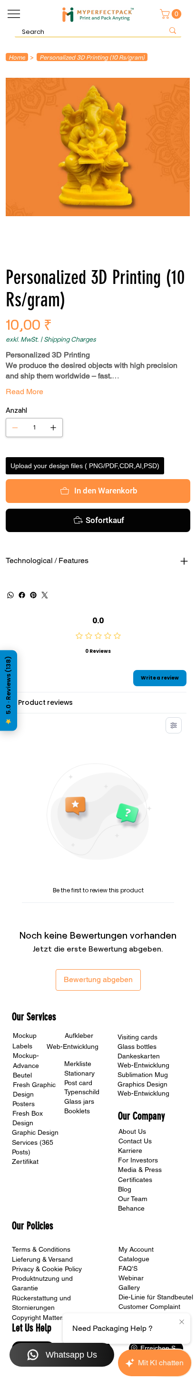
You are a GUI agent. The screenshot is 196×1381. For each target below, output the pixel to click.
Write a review (160, 677)
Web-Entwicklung (143, 1065)
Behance (131, 1208)
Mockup (25, 1035)
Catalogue (133, 1259)
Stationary (79, 1073)
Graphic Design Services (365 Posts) (35, 1142)
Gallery (129, 1287)
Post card (78, 1083)
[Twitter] (44, 595)
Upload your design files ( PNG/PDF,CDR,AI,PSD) (84, 466)
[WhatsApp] (10, 595)
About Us (132, 1131)
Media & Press (140, 1169)
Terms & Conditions (41, 1249)
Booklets (77, 1111)
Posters (23, 1104)
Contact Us (135, 1141)
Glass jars (79, 1101)
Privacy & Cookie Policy (47, 1269)
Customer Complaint (149, 1306)
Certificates (135, 1179)
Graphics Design (142, 1084)
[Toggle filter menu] (174, 725)
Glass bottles (137, 1046)
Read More (24, 391)
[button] (172, 14)
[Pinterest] (33, 595)
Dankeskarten (139, 1056)
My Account (136, 1249)
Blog (124, 1189)
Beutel (22, 1075)
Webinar (131, 1278)
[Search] (172, 30)
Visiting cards (137, 1037)
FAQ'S (127, 1268)
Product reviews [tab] (45, 702)
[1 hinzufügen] (53, 427)
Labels (22, 1046)
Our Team (132, 1199)
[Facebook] (22, 595)
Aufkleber (79, 1035)
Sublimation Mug (143, 1074)
